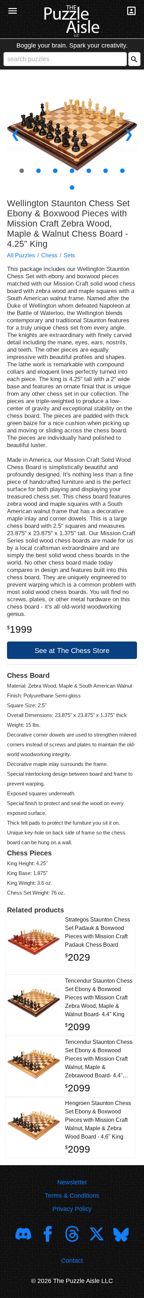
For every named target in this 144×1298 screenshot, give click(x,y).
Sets (69, 255)
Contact (72, 1260)
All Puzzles (21, 255)
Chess (49, 255)
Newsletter (72, 1182)
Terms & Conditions (72, 1195)
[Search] (134, 59)
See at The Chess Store (72, 650)
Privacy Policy (72, 1208)
